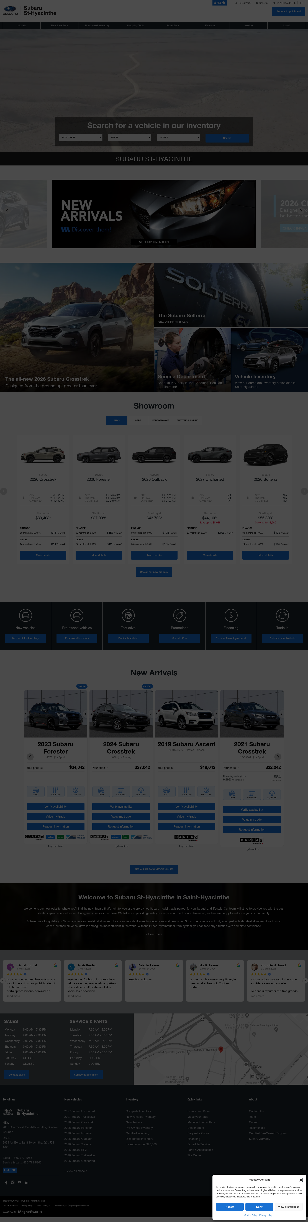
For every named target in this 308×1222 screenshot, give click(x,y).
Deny (259, 1206)
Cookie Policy (251, 1215)
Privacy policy (266, 1215)
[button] (301, 1179)
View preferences (288, 1206)
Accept (230, 1206)
